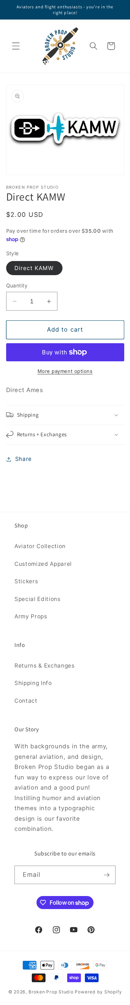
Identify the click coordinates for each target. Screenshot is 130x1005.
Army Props (30, 616)
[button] (16, 46)
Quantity (17, 285)
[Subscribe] (106, 875)
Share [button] (23, 458)
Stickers (26, 581)
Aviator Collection (40, 546)
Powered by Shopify (98, 992)
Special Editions (37, 599)
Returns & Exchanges (44, 665)
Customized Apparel (43, 563)
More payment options (65, 371)
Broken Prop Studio (51, 992)
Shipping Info (33, 683)
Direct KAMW (34, 268)
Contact (26, 700)
